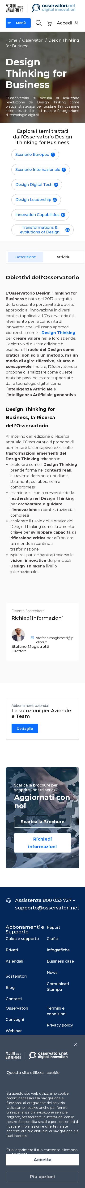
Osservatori (32, 40)
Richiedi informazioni (42, 843)
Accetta (42, 1159)
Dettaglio (25, 729)
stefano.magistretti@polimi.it (54, 640)
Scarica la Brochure (42, 821)
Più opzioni (42, 1176)
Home (11, 40)
